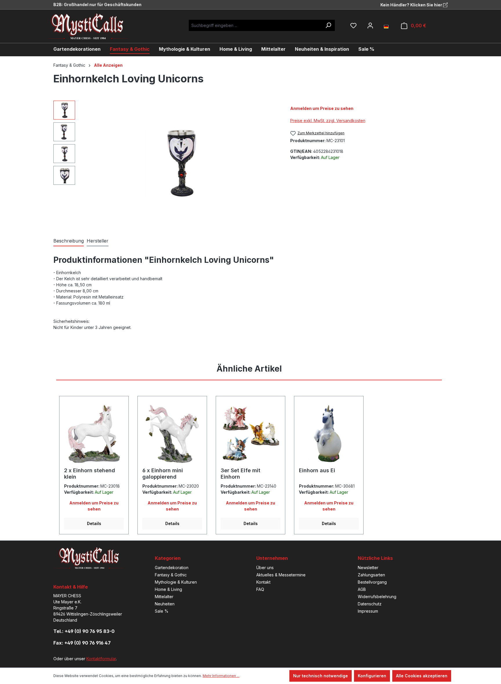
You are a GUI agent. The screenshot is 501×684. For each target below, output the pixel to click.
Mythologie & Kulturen (176, 582)
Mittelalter (164, 596)
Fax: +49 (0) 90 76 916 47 (82, 643)
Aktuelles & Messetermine (281, 574)
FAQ (260, 589)
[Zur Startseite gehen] (92, 26)
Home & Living (168, 589)
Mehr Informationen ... (221, 676)
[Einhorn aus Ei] (329, 434)
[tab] (68, 241)
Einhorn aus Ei (317, 470)
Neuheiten (165, 603)
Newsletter (368, 567)
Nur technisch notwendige (320, 675)
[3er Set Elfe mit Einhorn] (250, 434)
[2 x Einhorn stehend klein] (94, 434)
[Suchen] (328, 25)
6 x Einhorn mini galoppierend (162, 473)
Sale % (161, 611)
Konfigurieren (372, 675)
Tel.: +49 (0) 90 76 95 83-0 (84, 631)
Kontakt (263, 582)
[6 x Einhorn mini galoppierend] (172, 434)
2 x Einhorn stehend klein (89, 473)
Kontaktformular (101, 658)
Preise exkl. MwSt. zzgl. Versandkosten (327, 120)
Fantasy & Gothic (171, 574)
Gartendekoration (171, 567)
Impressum (368, 611)
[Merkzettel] (353, 25)
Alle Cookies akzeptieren (421, 675)
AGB (362, 589)
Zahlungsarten (371, 574)
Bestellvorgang (372, 582)
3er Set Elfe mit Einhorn (240, 473)
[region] (166, 163)
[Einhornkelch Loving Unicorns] (179, 163)
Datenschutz (370, 603)
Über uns (265, 567)
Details (94, 523)
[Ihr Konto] (370, 25)
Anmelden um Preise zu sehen (321, 108)
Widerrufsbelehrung (377, 596)
